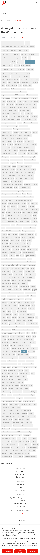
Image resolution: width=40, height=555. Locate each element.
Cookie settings (20, 551)
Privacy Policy (30, 6)
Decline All (8, 551)
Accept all (32, 551)
